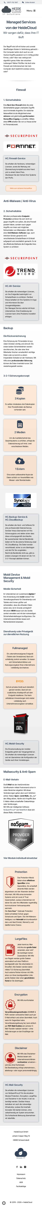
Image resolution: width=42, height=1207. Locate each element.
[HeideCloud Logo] (11, 7)
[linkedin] (21, 1167)
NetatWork (23, 810)
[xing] (25, 1167)
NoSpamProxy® (9, 810)
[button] (4, 1203)
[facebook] (17, 1167)
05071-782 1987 (12, 2)
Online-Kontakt (30, 2)
